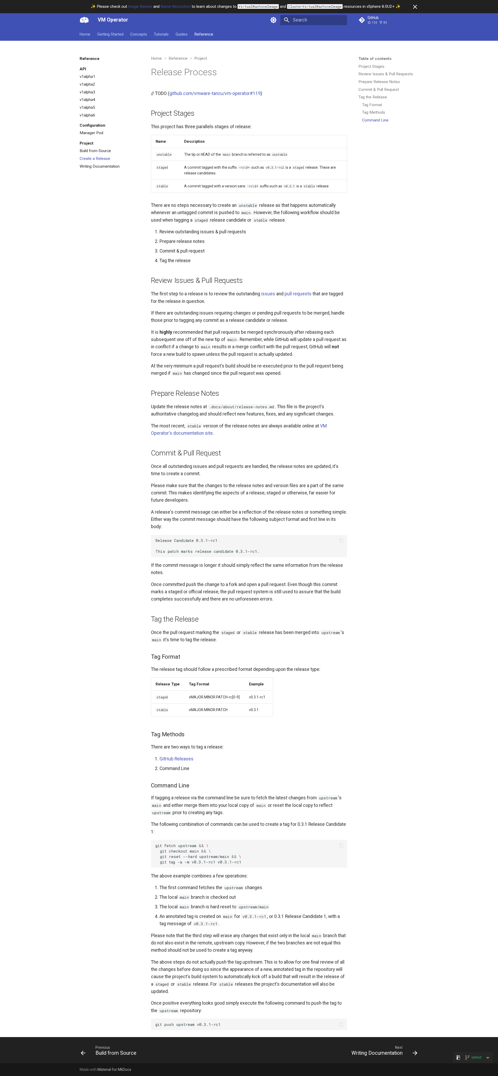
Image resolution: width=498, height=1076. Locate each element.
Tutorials (161, 34)
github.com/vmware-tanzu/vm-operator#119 (215, 93)
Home (85, 34)
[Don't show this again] (415, 6)
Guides (182, 34)
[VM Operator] (84, 20)
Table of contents (375, 58)
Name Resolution (176, 6)
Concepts (138, 34)
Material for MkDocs (114, 1069)
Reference (203, 34)
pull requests (298, 293)
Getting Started (110, 34)
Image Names (140, 6)
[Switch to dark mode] (273, 20)
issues (268, 293)
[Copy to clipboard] (341, 540)
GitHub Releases (176, 758)
